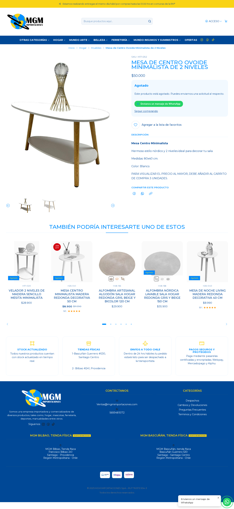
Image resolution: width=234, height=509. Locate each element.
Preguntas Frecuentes (192, 409)
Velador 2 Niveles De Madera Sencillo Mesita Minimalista (27, 294)
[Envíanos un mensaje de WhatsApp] (227, 502)
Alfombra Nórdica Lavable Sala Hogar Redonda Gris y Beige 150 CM (162, 296)
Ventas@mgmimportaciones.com (117, 404)
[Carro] (226, 21)
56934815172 (117, 412)
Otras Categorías (33, 40)
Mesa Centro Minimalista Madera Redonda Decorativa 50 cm (72, 296)
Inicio (71, 48)
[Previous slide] (8, 205)
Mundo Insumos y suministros (156, 40)
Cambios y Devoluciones (192, 405)
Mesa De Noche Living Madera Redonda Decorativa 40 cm (207, 294)
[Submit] (150, 21)
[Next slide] (112, 205)
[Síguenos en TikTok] (213, 40)
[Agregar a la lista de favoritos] (41, 261)
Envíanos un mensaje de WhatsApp (160, 103)
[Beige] (117, 278)
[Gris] (111, 278)
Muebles (96, 48)
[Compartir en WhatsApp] (142, 194)
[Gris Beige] (122, 278)
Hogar (58, 40)
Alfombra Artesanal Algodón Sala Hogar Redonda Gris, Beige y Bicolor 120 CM (117, 296)
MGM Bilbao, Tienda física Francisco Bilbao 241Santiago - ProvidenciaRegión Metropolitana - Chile (60, 453)
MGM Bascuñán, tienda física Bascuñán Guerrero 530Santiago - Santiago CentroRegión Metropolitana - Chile (173, 453)
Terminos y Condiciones (192, 414)
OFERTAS (191, 40)
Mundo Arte (78, 40)
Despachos (192, 400)
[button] (104, 324)
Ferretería (119, 40)
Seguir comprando (146, 111)
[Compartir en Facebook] (134, 194)
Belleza (99, 40)
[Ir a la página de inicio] (25, 21)
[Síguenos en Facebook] (207, 40)
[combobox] (117, 21)
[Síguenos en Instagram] (201, 40)
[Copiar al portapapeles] (150, 194)
